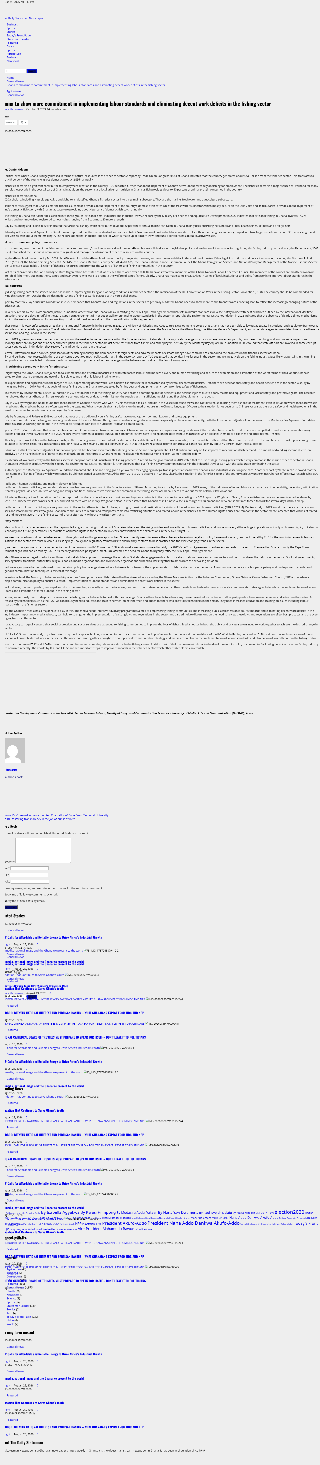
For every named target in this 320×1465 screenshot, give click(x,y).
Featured (12, 43)
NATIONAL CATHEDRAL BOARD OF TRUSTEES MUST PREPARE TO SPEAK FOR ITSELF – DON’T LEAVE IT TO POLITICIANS (72, 999)
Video (10, 1320)
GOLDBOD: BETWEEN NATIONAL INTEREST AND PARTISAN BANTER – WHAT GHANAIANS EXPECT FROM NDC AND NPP (72, 975)
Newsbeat (13, 61)
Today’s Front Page (19, 35)
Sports (11, 28)
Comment (7, 862)
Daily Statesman (13, 109)
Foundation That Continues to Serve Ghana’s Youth (32, 950)
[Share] (160, 162)
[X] (160, 151)
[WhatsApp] (160, 146)
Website (5, 881)
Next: (37, 819)
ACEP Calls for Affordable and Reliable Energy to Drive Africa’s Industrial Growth (50, 1023)
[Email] (160, 141)
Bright (7, 1361)
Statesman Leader (18, 39)
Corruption (14, 1276)
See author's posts (12, 777)
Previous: (54, 815)
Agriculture (14, 54)
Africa (10, 46)
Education (13, 1280)
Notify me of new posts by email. (24, 901)
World (10, 1324)
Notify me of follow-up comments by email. (31, 894)
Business (12, 24)
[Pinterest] (160, 157)
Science (11, 1298)
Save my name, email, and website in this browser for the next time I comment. (53, 888)
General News (15, 95)
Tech (9, 1313)
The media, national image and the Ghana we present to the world (41, 926)
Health (11, 1291)
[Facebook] (160, 135)
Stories (11, 32)
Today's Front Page (19, 1317)
